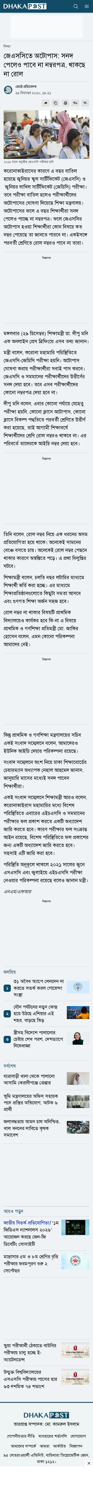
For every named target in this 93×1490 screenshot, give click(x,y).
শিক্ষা (7, 46)
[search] (75, 6)
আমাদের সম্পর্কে (23, 1445)
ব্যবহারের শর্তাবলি (52, 1435)
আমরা (44, 1445)
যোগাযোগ (78, 1435)
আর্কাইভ (59, 1445)
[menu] (85, 6)
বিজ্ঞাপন (76, 1445)
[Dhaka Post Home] (46, 1415)
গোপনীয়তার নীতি (21, 1435)
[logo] (25, 6)
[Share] (46, 103)
